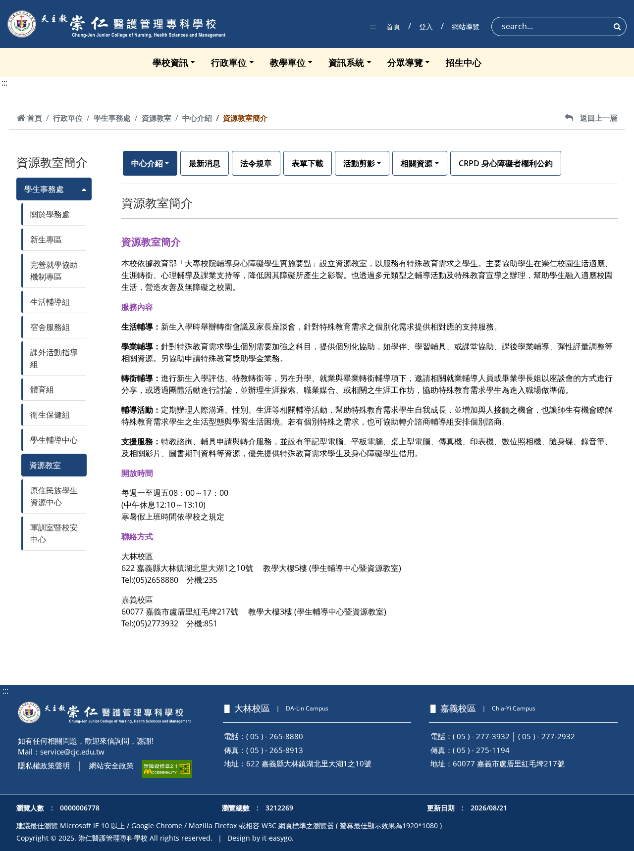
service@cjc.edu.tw (72, 751)
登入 (426, 26)
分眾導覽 (405, 62)
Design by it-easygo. (260, 838)
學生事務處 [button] (44, 189)
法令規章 (256, 163)
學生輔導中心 (54, 439)
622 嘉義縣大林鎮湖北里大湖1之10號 (308, 763)
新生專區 (46, 239)
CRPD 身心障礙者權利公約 (506, 163)
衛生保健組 (50, 414)
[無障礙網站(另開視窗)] (167, 769)
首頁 (393, 26)
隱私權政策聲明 (44, 765)
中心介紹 (197, 118)
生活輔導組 (50, 301)
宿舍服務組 (50, 327)
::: (373, 26)
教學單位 (288, 62)
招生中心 (463, 62)
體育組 (42, 389)
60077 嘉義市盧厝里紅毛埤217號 (509, 763)
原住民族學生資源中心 (54, 496)
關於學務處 (50, 214)
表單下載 (307, 163)
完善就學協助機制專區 (54, 270)
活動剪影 (359, 163)
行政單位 (229, 62)
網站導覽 (465, 26)
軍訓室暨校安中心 (54, 533)
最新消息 (204, 163)
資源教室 (156, 118)
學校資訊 (170, 62)
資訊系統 (346, 62)
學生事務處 (112, 118)
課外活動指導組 (54, 358)
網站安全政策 (111, 765)
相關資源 (416, 163)
